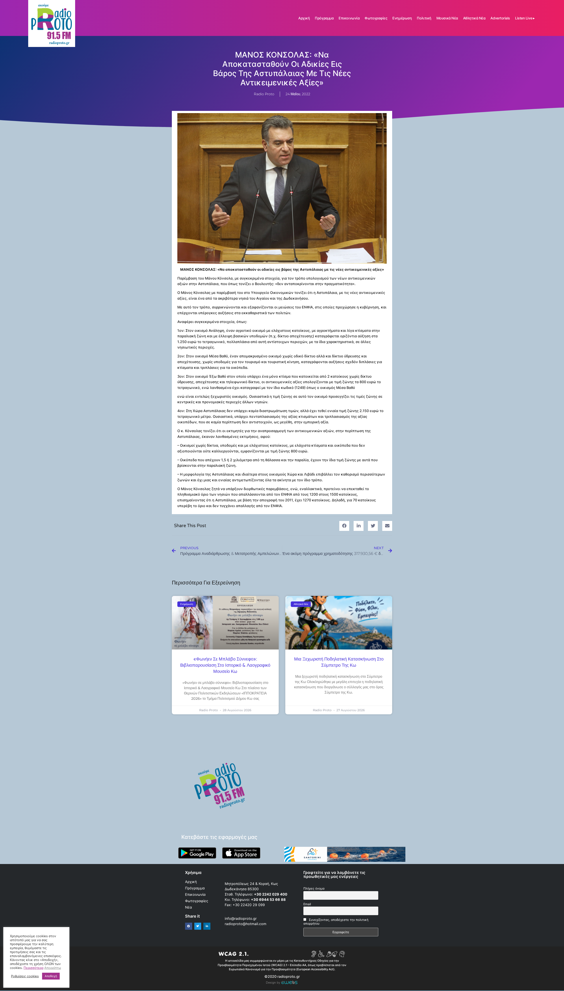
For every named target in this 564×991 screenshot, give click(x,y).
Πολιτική (424, 18)
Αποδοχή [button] (51, 976)
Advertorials (500, 18)
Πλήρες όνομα (314, 888)
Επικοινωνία (349, 18)
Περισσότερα (33, 968)
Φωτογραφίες (376, 18)
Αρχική (304, 18)
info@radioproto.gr (241, 918)
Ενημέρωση (402, 18)
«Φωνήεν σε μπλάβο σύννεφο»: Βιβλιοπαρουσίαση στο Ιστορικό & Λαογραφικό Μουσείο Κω (225, 665)
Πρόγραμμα (324, 18)
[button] (344, 526)
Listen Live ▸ (524, 18)
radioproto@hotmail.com (246, 924)
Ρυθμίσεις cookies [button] (25, 976)
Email (307, 904)
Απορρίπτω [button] (52, 968)
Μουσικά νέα (447, 18)
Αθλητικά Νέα (474, 18)
